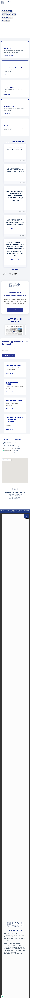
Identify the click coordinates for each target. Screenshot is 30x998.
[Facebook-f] (15, 503)
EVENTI (15, 270)
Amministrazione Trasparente (18, 447)
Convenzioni (17, 452)
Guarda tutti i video (15, 310)
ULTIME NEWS (15, 141)
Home (15, 442)
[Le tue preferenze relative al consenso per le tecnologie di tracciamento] (2, 996)
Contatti (16, 450)
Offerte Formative (18, 444)
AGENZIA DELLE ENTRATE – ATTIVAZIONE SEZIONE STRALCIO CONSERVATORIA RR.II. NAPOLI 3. (15, 169)
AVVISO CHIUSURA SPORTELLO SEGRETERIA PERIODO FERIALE (15, 149)
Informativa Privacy (7, 450)
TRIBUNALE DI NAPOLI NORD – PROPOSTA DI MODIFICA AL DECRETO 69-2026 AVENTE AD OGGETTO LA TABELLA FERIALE (15, 221)
